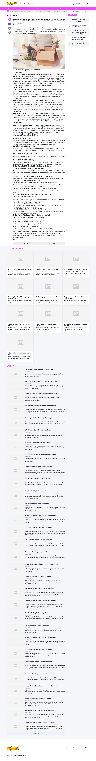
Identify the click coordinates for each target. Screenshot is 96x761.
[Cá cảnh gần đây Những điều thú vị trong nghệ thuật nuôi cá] (15, 568)
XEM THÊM (36, 733)
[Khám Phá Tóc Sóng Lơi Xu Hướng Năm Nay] (15, 495)
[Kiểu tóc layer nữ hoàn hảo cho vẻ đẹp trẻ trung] (15, 434)
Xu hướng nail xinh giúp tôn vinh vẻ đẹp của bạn (38, 442)
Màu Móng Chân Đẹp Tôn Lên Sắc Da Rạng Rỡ (38, 503)
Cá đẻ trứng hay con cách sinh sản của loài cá (48, 297)
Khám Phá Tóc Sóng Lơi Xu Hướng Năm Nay (37, 491)
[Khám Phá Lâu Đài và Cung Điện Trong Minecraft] (15, 580)
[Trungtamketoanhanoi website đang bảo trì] (12, 3)
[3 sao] (29, 238)
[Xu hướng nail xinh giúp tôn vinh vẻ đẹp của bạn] (15, 446)
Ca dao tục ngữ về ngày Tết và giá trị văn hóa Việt (19, 324)
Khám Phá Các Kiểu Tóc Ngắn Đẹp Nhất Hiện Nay (38, 466)
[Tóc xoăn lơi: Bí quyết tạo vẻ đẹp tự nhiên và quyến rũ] (15, 556)
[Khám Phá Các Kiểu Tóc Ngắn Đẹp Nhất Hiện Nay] (15, 471)
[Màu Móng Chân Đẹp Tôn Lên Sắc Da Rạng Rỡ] (15, 507)
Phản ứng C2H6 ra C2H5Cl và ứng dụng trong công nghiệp (47, 270)
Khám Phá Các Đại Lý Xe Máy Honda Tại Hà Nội (47, 324)
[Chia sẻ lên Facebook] (9, 24)
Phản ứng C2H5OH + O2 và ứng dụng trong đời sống (18, 297)
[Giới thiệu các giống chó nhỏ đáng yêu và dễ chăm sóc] (15, 593)
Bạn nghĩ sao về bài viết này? (18, 238)
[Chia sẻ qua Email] (9, 28)
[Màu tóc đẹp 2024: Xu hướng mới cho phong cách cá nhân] (15, 385)
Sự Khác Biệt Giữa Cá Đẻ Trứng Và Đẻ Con (75, 269)
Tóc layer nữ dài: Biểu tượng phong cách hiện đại (38, 539)
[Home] (9, 19)
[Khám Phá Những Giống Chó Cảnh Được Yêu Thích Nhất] (15, 605)
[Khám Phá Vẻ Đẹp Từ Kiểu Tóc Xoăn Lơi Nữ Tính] (15, 483)
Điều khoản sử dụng (63, 748)
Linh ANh (19, 23)
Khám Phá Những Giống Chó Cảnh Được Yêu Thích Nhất (40, 600)
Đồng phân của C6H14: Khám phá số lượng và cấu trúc (74, 297)
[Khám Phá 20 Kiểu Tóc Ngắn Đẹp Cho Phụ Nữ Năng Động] (15, 398)
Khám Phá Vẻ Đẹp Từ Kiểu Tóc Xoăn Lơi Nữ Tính (38, 479)
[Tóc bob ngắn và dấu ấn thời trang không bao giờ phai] (15, 422)
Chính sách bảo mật (77, 748)
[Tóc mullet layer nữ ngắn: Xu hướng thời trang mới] (15, 532)
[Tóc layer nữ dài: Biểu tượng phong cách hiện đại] (15, 544)
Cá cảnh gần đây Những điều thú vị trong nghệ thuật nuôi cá (41, 564)
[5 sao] (33, 238)
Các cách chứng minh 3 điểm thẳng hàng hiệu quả (75, 324)
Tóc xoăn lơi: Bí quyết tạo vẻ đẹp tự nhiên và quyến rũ (39, 552)
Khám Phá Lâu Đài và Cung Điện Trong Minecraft (38, 576)
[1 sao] (25, 238)
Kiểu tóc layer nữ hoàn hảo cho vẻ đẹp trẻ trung (38, 430)
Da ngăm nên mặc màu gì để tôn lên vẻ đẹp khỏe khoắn (40, 515)
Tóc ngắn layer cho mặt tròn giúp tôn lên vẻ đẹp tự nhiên (40, 454)
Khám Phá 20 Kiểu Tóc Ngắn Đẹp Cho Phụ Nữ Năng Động (43, 11)
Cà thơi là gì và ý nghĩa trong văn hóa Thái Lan (19, 353)
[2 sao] (27, 238)
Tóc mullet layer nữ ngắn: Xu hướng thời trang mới (38, 527)
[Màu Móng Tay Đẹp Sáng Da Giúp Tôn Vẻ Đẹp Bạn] (15, 373)
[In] (9, 32)
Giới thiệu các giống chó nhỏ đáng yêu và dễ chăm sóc (40, 588)
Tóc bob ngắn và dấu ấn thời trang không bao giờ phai (39, 418)
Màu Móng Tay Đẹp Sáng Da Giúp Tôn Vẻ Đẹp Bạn (39, 369)
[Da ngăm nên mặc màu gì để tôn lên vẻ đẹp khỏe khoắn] (15, 520)
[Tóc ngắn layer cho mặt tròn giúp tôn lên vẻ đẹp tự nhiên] (15, 459)
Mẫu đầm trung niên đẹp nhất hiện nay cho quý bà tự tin (40, 405)
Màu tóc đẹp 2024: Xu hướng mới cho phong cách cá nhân (16, 11)
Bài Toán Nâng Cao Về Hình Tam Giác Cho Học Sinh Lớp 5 (20, 270)
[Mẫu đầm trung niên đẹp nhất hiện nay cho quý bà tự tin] (15, 410)
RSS (86, 748)
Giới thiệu (52, 748)
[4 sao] (31, 238)
